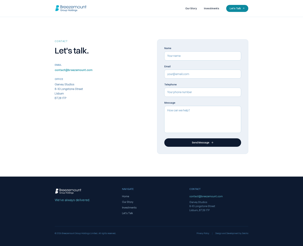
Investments (211, 8)
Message (169, 102)
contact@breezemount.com (73, 70)
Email (167, 66)
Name (167, 48)
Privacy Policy (203, 233)
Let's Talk (235, 8)
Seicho (245, 233)
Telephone (170, 84)
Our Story (191, 8)
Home (125, 196)
